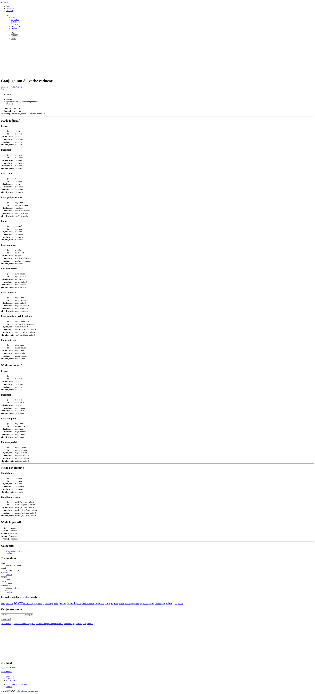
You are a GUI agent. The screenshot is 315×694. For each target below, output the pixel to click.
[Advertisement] (75, 59)
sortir (137, 604)
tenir (73, 603)
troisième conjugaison (44, 624)
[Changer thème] (7, 31)
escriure (158, 604)
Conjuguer (28, 615)
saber (169, 603)
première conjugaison (14, 551)
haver (18, 603)
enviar (25, 604)
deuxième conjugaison (26, 624)
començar (49, 603)
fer (68, 603)
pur (54, 624)
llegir (142, 604)
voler (35, 603)
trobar (121, 603)
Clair (13, 33)
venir (107, 603)
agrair (175, 603)
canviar (85, 604)
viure (102, 604)
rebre (30, 604)
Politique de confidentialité (16, 684)
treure (146, 604)
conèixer (9, 603)
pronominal (68, 624)
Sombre (14, 36)
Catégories (10, 8)
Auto (13, 38)
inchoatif (59, 624)
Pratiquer (9, 11)
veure (151, 603)
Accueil (9, 6)
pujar (113, 603)
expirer (8, 579)
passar (180, 603)
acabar (127, 603)
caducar (9, 575)
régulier (9, 553)
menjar (41, 603)
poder (62, 603)
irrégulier (82, 624)
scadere (9, 583)
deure (3, 604)
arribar (91, 603)
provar (78, 604)
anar (132, 603)
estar (97, 603)
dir (117, 604)
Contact (9, 687)
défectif (90, 624)
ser (163, 603)
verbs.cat (4, 2)
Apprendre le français (9, 667)
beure (56, 604)
